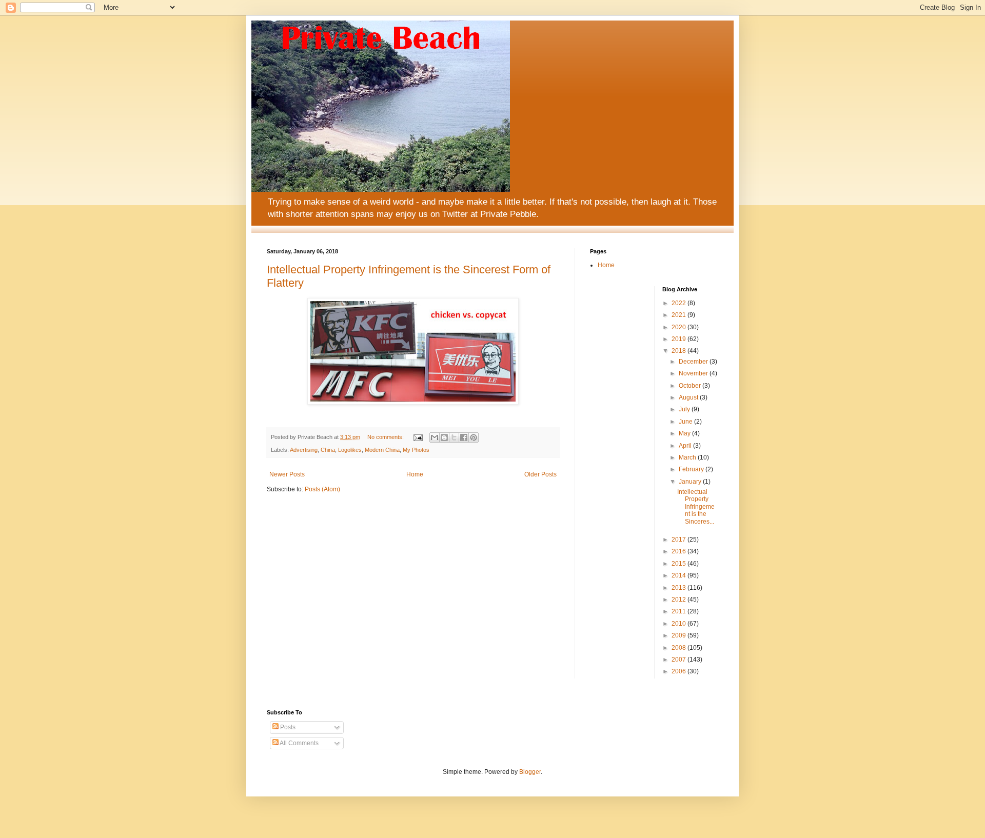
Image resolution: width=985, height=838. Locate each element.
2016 (679, 551)
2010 (679, 623)
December (694, 361)
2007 (679, 659)
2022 (679, 303)
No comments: (386, 437)
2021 (679, 314)
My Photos (416, 450)
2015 (679, 563)
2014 (679, 575)
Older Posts (540, 474)
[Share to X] (454, 437)
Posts (287, 727)
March (688, 457)
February (692, 469)
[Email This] (434, 437)
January (691, 481)
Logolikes (350, 450)
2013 (679, 587)
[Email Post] (417, 437)
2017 (679, 539)
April (686, 445)
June (686, 421)
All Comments (299, 743)
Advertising (304, 450)
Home (414, 474)
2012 (679, 599)
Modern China (382, 450)
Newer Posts (287, 474)
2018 (679, 350)
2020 (679, 327)
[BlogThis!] (444, 437)
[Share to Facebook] (464, 437)
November (694, 373)
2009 (679, 635)
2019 (679, 339)
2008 (679, 647)
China (328, 450)
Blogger (530, 771)
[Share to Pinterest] (473, 437)
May (685, 433)
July (685, 409)
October (690, 385)
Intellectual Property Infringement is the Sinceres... (696, 506)
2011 (679, 611)
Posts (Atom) (322, 489)
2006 (679, 671)
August (689, 397)
